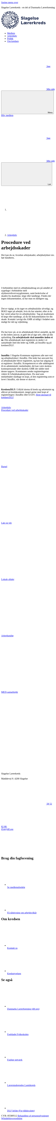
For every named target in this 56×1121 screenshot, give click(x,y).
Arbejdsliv (12, 36)
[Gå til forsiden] (28, 28)
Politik (10, 38)
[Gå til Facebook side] (23, 852)
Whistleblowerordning (11, 1118)
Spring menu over (9, 2)
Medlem (11, 33)
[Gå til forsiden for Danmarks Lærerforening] (29, 209)
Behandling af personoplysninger (33, 1115)
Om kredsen (13, 41)
